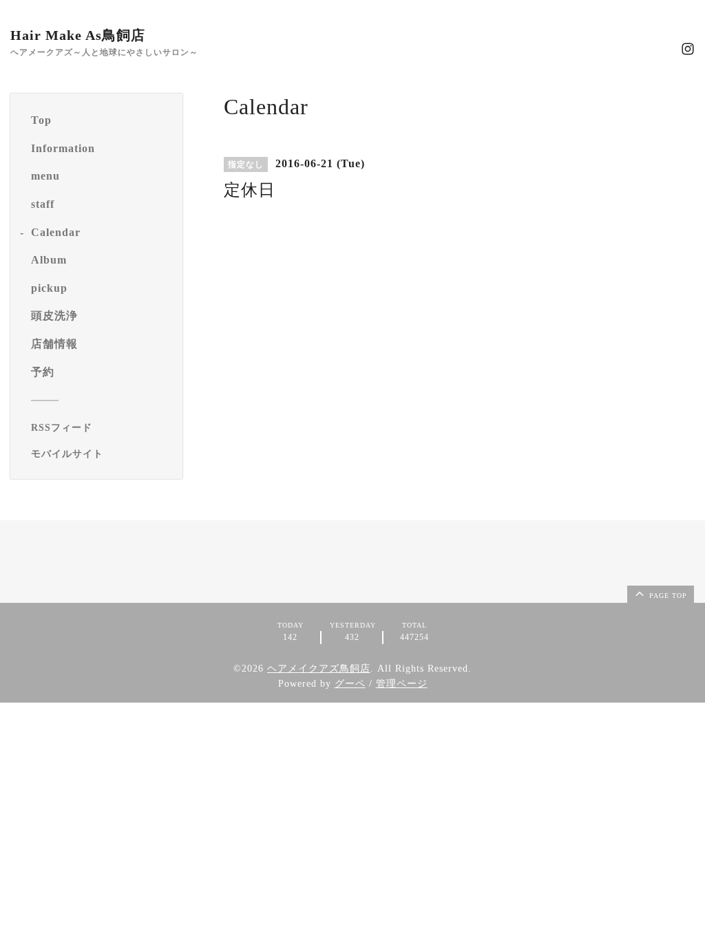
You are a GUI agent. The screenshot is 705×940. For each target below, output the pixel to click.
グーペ (350, 684)
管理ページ (402, 684)
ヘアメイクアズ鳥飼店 (318, 668)
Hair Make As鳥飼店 (77, 35)
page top (666, 595)
